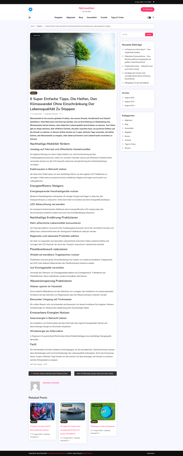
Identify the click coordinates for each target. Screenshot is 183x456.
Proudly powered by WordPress (57, 453)
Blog (81, 17)
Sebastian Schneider (51, 114)
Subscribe (149, 9)
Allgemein (70, 17)
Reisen (127, 136)
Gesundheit (92, 17)
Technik (103, 17)
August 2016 (129, 102)
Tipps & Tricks (117, 17)
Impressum (150, 453)
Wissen (127, 148)
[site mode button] (149, 18)
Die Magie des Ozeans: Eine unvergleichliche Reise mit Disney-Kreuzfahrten (70, 430)
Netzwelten (86, 8)
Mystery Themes (87, 453)
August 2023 (129, 98)
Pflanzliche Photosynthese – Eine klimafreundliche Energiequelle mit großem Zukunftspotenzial (138, 59)
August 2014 (129, 106)
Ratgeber (59, 17)
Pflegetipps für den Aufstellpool (103, 426)
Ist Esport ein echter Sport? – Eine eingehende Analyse (138, 50)
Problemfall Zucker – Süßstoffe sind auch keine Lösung (138, 67)
